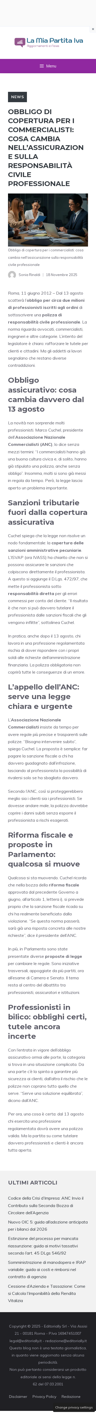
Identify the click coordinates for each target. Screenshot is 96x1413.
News (17, 96)
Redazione (71, 1396)
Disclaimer (18, 1396)
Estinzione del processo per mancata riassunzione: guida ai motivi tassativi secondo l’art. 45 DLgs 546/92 (43, 1245)
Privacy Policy (44, 1396)
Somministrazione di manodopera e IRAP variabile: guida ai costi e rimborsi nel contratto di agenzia (47, 1269)
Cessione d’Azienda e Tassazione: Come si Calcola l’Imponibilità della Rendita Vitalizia (46, 1293)
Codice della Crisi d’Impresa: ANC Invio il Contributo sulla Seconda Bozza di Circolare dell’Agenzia (45, 1205)
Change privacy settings (74, 1407)
